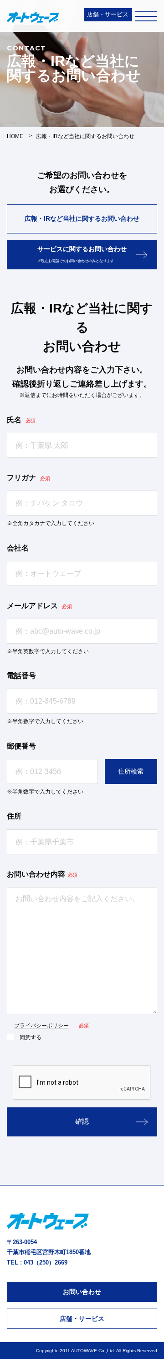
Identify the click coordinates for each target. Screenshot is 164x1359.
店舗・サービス (107, 14)
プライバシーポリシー (41, 1025)
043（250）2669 (45, 1262)
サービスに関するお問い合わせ (82, 254)
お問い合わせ (82, 1291)
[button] (131, 771)
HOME (15, 136)
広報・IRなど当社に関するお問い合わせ (82, 218)
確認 (82, 1121)
